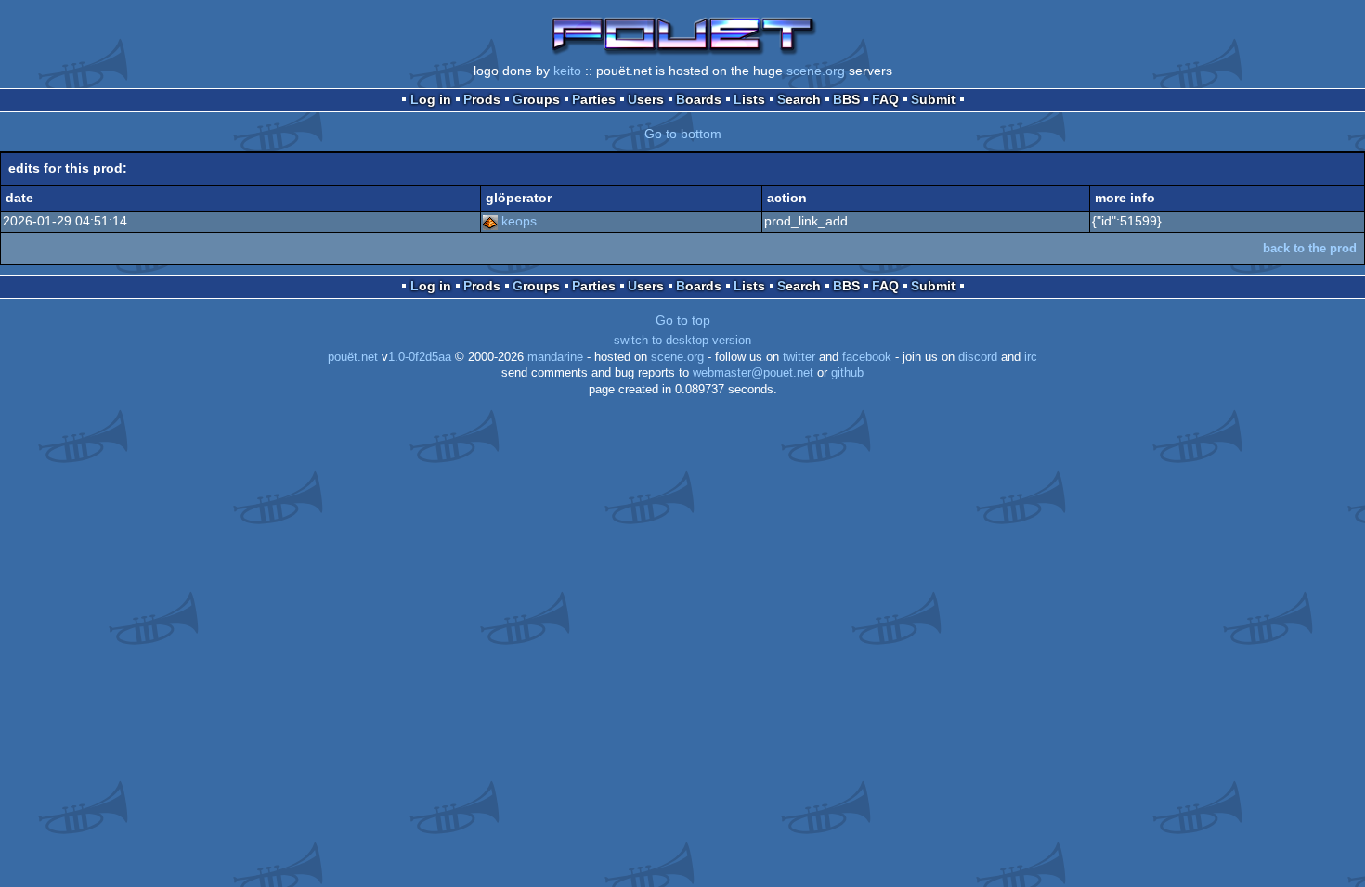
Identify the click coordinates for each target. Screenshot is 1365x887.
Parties (594, 99)
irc (1030, 357)
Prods (481, 99)
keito (567, 70)
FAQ (885, 99)
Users (646, 99)
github (847, 372)
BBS (846, 99)
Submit (933, 99)
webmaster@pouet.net (753, 372)
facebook (866, 357)
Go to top (683, 320)
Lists (749, 99)
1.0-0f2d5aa (419, 357)
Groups (536, 99)
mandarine (555, 357)
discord (977, 357)
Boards (699, 99)
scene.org (815, 70)
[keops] (490, 220)
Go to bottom (683, 133)
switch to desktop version (682, 340)
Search (799, 99)
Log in (430, 99)
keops (519, 220)
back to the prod (1310, 248)
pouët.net (353, 357)
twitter (799, 357)
